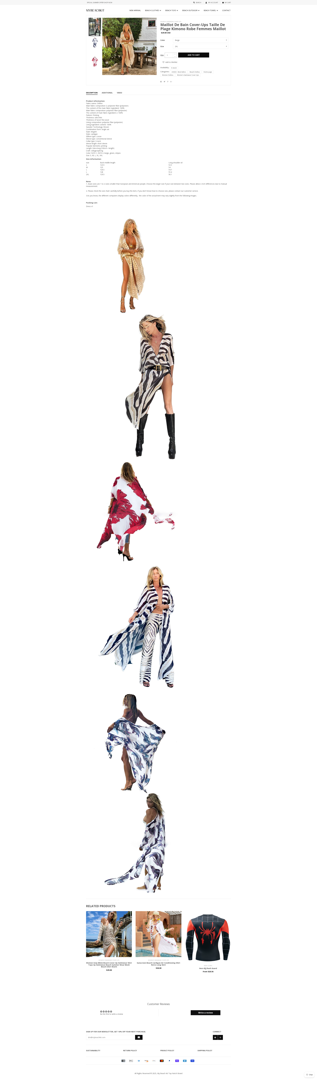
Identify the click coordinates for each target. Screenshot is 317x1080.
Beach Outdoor (190, 10)
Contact (226, 10)
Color (162, 40)
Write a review (205, 1012)
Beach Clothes (152, 10)
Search (198, 2)
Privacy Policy (167, 1050)
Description (92, 93)
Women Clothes (167, 75)
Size (162, 46)
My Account (213, 2)
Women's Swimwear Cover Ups (188, 75)
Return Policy (130, 1050)
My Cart (228, 2)
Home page (208, 72)
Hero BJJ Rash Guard (208, 968)
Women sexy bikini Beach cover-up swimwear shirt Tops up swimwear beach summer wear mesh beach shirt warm (109, 965)
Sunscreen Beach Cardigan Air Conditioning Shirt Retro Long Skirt (158, 964)
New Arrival (135, 10)
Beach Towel (210, 10)
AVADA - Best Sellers (179, 72)
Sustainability (93, 1050)
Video (119, 93)
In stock (174, 68)
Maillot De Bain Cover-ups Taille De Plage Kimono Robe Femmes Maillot (193, 26)
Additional (107, 93)
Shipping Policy (205, 1050)
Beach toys (170, 10)
